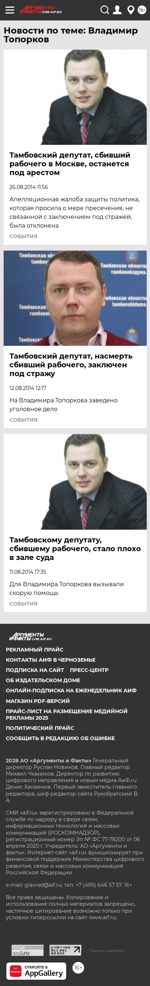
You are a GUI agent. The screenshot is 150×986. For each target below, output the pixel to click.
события (23, 236)
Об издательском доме (43, 680)
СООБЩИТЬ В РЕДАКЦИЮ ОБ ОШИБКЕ (60, 738)
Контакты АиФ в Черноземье (50, 660)
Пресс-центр (89, 670)
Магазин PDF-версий (38, 701)
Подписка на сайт (35, 670)
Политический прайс (40, 728)
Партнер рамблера (106, 950)
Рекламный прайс (34, 649)
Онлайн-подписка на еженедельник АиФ (71, 690)
